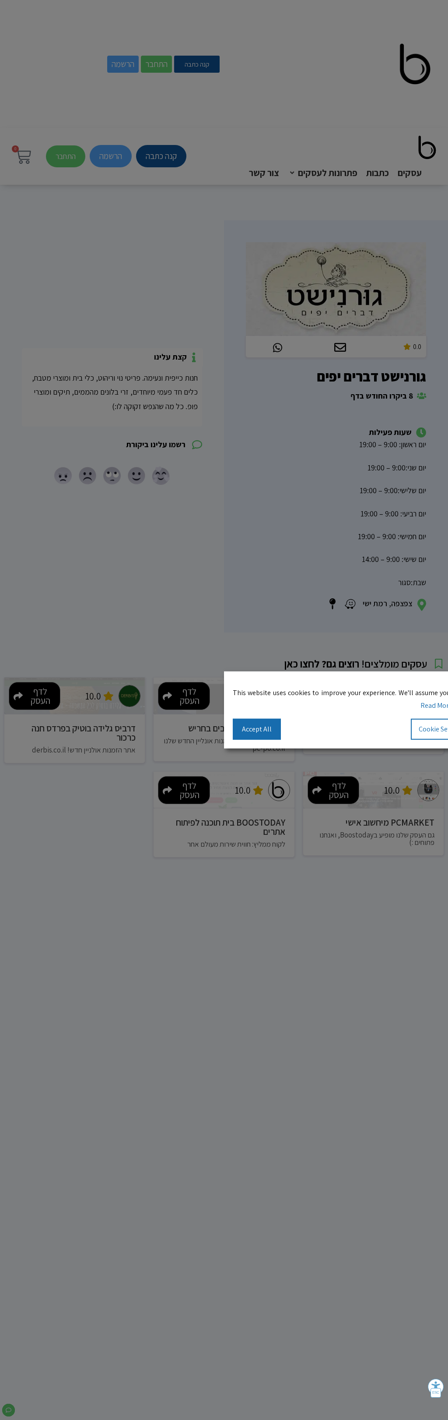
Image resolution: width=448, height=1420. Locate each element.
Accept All (257, 728)
